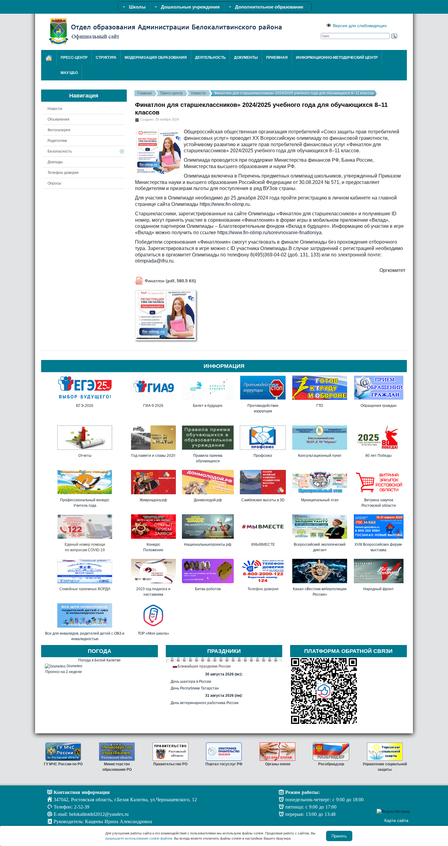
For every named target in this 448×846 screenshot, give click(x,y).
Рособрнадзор (277, 764)
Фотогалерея (59, 130)
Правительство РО (117, 764)
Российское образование (384, 764)
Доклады (55, 162)
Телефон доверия (63, 173)
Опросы (54, 183)
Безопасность (60, 151)
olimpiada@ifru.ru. (155, 260)
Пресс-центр (171, 93)
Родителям (57, 141)
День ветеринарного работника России (205, 703)
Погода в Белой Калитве (99, 660)
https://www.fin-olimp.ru (225, 204)
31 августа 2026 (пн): (224, 695)
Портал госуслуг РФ (170, 764)
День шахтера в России (191, 681)
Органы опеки (224, 764)
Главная (144, 93)
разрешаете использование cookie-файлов (138, 838)
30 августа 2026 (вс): (224, 674)
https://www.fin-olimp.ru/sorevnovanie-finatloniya (269, 232)
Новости (198, 93)
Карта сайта (396, 820)
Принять (339, 836)
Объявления (58, 119)
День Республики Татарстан (195, 688)
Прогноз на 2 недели (63, 672)
